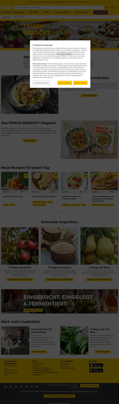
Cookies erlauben (80, 83)
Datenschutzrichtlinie (64, 54)
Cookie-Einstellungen (41, 83)
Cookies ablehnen (64, 83)
